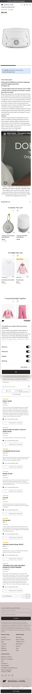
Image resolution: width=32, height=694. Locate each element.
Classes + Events (6, 639)
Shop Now (22, 1)
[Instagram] (5, 675)
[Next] (17, 210)
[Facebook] (9, 675)
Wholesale (4, 650)
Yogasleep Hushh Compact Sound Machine (8, 236)
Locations (4, 644)
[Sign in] (24, 4)
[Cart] (27, 5)
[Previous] (13, 210)
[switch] (28, 351)
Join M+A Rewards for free (8, 72)
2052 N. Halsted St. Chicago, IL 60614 (6, 670)
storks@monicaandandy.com (9, 667)
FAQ (2, 661)
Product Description (6, 79)
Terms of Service (16, 686)
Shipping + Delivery (6, 657)
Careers (3, 646)
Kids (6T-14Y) (19, 644)
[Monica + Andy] (7, 4)
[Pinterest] (12, 675)
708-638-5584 (5, 665)
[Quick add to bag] (13, 232)
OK (16, 371)
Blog (2, 641)
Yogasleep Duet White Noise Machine (22, 236)
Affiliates (3, 648)
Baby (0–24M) (20, 639)
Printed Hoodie (20, 280)
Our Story (3, 637)
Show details (24, 367)
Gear (17, 648)
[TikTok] (2, 675)
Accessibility (26, 686)
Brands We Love (5, 202)
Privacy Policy (6, 686)
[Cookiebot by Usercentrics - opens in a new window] (23, 321)
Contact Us (4, 663)
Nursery (18, 646)
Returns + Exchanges (7, 659)
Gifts (17, 650)
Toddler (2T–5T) (20, 641)
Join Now (16, 618)
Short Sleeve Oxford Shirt (8, 280)
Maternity (18, 637)
